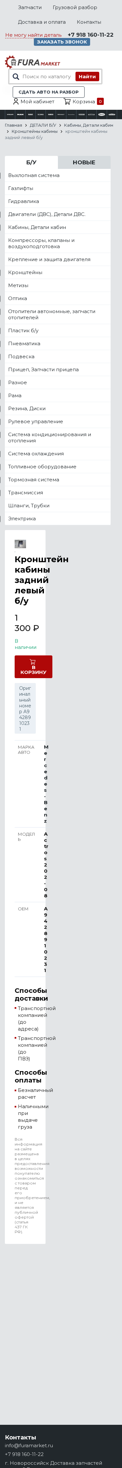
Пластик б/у (23, 330)
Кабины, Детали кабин (37, 227)
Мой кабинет (37, 101)
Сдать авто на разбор (49, 92)
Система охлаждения (36, 453)
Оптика (17, 298)
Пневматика (24, 343)
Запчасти (30, 7)
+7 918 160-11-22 (91, 35)
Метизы (18, 285)
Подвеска (21, 356)
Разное (17, 382)
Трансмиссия (25, 492)
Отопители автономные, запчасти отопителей (51, 314)
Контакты (89, 22)
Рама (14, 395)
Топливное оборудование (42, 466)
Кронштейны (25, 272)
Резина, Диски (27, 408)
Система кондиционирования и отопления (49, 437)
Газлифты (20, 188)
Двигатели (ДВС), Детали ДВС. (47, 214)
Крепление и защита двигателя (49, 259)
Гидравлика (23, 201)
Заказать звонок (62, 42)
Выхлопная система (34, 175)
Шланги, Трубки (28, 505)
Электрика (22, 518)
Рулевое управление (35, 421)
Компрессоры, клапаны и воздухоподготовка (41, 243)
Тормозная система (33, 479)
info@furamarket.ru (29, 1445)
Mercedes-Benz (46, 784)
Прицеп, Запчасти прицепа (43, 369)
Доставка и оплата (42, 22)
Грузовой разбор (75, 7)
